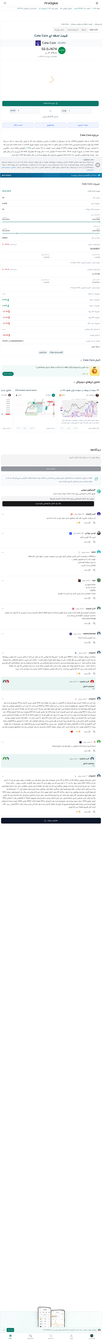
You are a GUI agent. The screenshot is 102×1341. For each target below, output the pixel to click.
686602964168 (89, 633)
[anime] (67, 759)
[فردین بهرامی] (99, 533)
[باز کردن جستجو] (5, 3)
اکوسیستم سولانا (56, 352)
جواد (94, 580)
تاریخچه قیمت (72, 29)
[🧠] (99, 742)
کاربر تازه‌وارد (91, 514)
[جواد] (99, 580)
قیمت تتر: (86, 8)
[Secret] (71, 514)
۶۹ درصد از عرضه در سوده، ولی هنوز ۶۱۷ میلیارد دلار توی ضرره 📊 (79, 390)
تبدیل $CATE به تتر (50, 116)
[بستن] (4, 1330)
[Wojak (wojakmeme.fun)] (79, 552)
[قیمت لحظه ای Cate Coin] (38, 43)
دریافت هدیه (8, 374)
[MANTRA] (73, 608)
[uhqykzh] (99, 652)
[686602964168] (99, 633)
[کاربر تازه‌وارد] (99, 514)
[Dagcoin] (70, 533)
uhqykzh (92, 653)
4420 (93, 552)
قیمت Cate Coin (94, 191)
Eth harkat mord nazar (26, 390)
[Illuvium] (70, 634)
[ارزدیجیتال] (51, 3)
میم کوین (42, 352)
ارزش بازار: (54, 8)
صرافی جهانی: (67, 8)
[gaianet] (66, 681)
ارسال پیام (51, 468)
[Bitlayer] (75, 699)
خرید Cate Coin (49, 103)
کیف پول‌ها (59, 29)
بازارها (83, 29)
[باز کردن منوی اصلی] (97, 3)
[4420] (99, 552)
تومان (64, 110)
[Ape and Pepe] (79, 580)
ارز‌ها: (98, 8)
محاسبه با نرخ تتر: (51, 56)
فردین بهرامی (90, 533)
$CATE (12, 110)
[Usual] (80, 742)
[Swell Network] (75, 653)
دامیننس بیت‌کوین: (30, 8)
